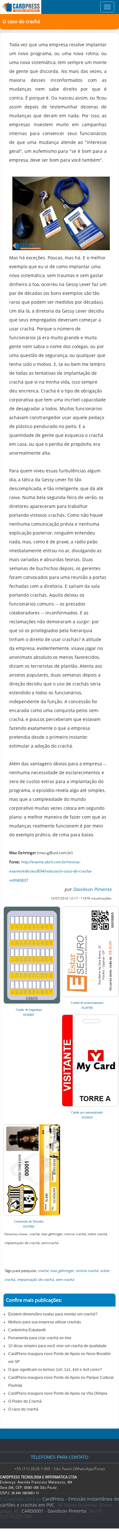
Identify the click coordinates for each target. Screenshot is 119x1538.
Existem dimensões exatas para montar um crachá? (52, 1314)
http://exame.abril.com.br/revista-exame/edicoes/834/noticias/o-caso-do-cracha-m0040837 (50, 871)
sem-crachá (65, 1279)
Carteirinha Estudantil (27, 1330)
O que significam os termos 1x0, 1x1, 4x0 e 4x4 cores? (55, 1369)
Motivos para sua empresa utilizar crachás (44, 1322)
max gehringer (62, 1270)
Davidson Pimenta (67, 1511)
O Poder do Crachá (25, 1401)
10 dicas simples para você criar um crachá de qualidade (57, 1346)
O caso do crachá (23, 1409)
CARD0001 (32, 1511)
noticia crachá (87, 1270)
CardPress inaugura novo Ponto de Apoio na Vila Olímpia (57, 1393)
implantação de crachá (35, 1279)
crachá (43, 1270)
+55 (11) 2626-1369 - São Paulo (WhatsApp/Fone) (59, 1468)
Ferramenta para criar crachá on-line (39, 1338)
